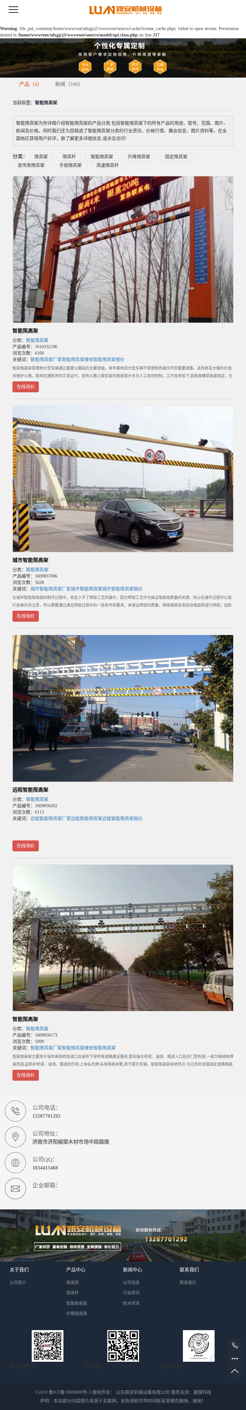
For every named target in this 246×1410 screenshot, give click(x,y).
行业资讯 (131, 1292)
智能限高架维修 (77, 359)
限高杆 (69, 156)
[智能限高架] (123, 249)
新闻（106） (69, 84)
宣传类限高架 (31, 165)
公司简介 (18, 1282)
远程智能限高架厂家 (50, 818)
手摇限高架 (70, 165)
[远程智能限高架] (123, 708)
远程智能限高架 (30, 790)
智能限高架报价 (109, 359)
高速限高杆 (107, 165)
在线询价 (26, 386)
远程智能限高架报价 (122, 818)
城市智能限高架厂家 (50, 588)
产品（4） (30, 84)
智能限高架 (102, 156)
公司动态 (131, 1282)
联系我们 (188, 1282)
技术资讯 (131, 1303)
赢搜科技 (202, 1392)
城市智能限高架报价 (122, 588)
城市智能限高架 (30, 560)
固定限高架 (176, 156)
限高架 (41, 156)
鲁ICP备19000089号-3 (70, 1392)
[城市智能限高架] (123, 478)
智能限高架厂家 (46, 359)
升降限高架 (139, 156)
